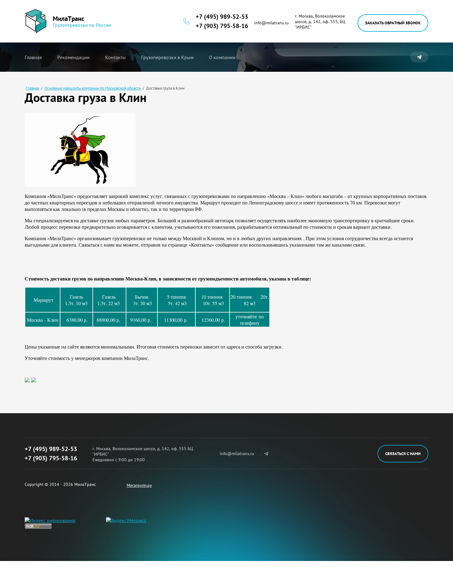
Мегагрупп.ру (139, 485)
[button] (392, 23)
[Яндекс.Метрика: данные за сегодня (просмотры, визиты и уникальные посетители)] (126, 520)
